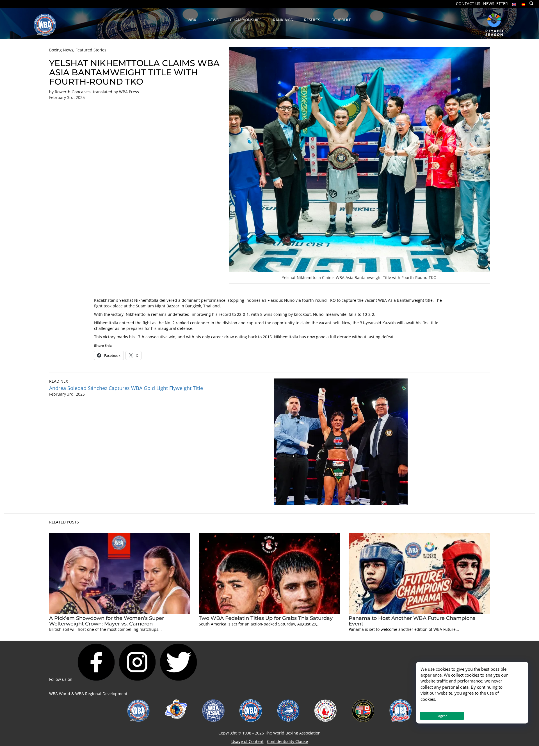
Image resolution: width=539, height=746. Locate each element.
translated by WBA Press (116, 91)
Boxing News (61, 50)
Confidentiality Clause (287, 741)
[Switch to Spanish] (523, 3)
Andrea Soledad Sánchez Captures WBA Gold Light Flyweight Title (126, 388)
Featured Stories (91, 50)
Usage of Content (247, 741)
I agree (442, 715)
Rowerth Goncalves (73, 91)
